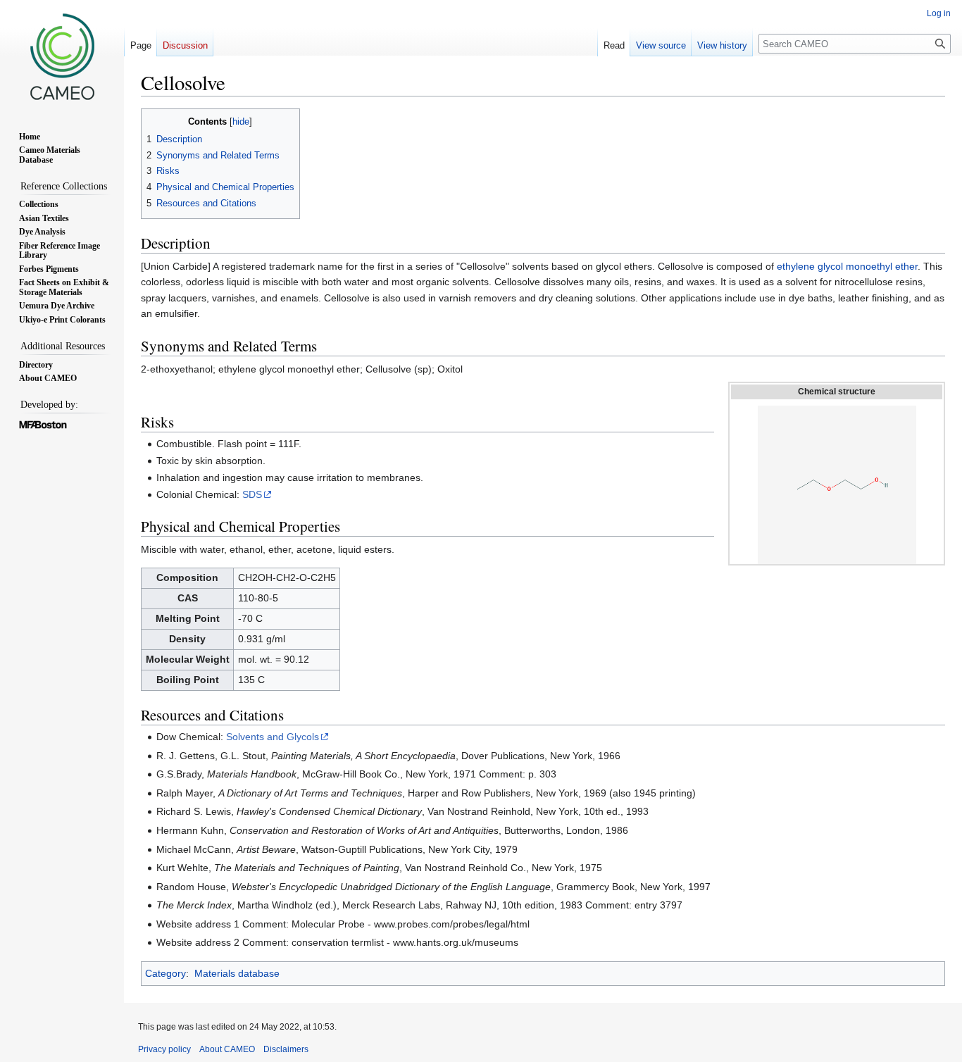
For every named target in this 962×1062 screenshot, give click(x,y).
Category (165, 973)
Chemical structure (836, 391)
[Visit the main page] (62, 56)
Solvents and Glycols (272, 736)
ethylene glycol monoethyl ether (847, 266)
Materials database (237, 973)
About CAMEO (227, 1049)
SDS (252, 494)
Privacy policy (164, 1049)
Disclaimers (285, 1049)
